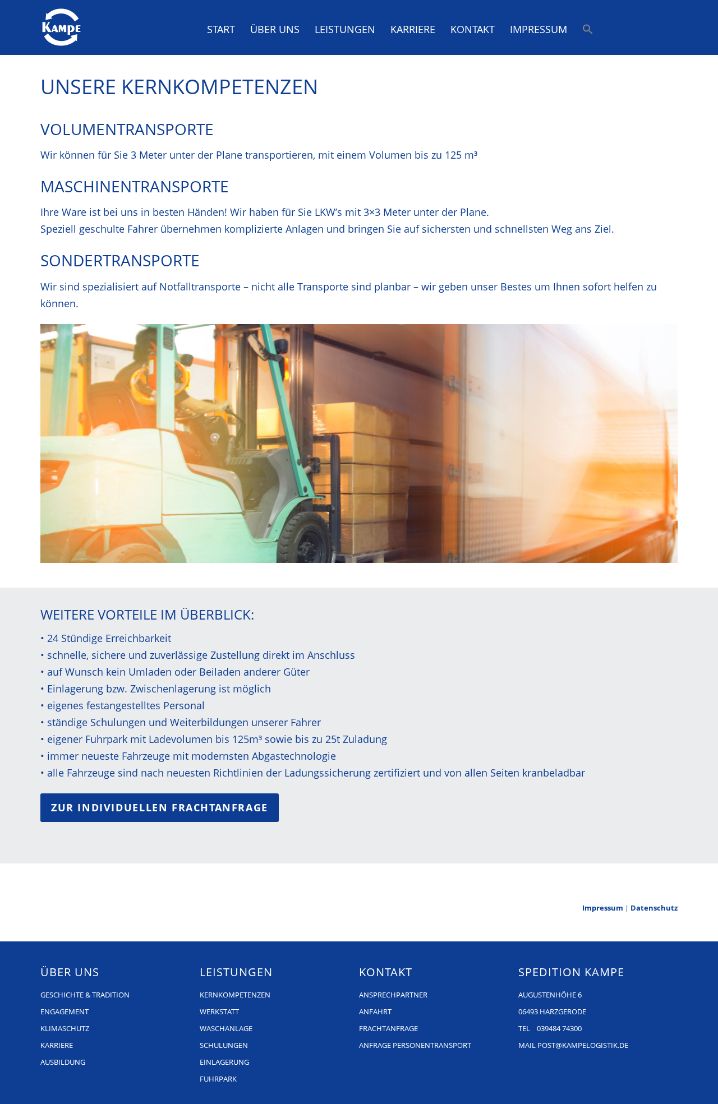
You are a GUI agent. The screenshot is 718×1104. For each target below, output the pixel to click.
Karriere (412, 29)
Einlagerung (224, 1062)
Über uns (275, 29)
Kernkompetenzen (235, 995)
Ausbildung (62, 1062)
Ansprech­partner (393, 995)
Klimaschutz (64, 1028)
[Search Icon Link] (588, 28)
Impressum (538, 29)
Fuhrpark (218, 1079)
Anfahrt (375, 1011)
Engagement (64, 1011)
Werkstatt (219, 1011)
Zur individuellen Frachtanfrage (159, 807)
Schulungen (224, 1045)
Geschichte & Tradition (85, 995)
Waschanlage (226, 1028)
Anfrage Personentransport (415, 1045)
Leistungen (345, 29)
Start (221, 29)
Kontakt (472, 29)
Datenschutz (654, 908)
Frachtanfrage (388, 1028)
